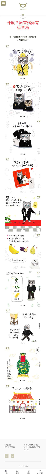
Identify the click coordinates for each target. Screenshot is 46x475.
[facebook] (6, 456)
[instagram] (12, 456)
